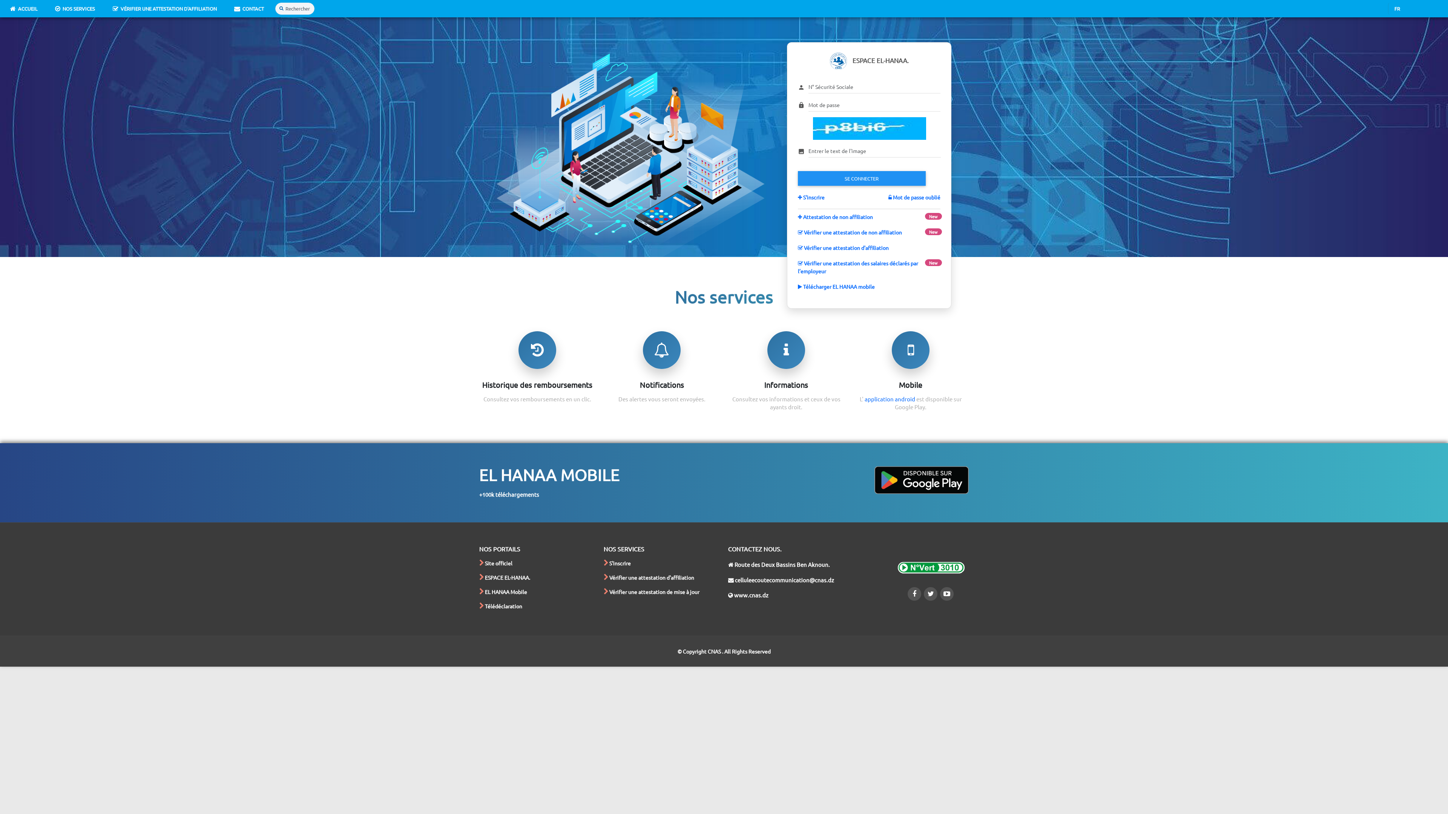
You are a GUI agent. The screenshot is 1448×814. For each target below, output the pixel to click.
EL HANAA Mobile (506, 591)
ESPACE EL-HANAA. (507, 577)
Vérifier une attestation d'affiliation (169, 8)
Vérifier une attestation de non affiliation (852, 232)
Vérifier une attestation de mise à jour (654, 591)
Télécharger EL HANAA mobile (838, 286)
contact (253, 8)
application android (890, 398)
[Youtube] (947, 594)
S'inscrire (813, 197)
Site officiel (498, 563)
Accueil (28, 8)
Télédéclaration (503, 606)
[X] (930, 594)
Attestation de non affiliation (837, 216)
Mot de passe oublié (916, 197)
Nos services (79, 8)
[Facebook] (914, 594)
